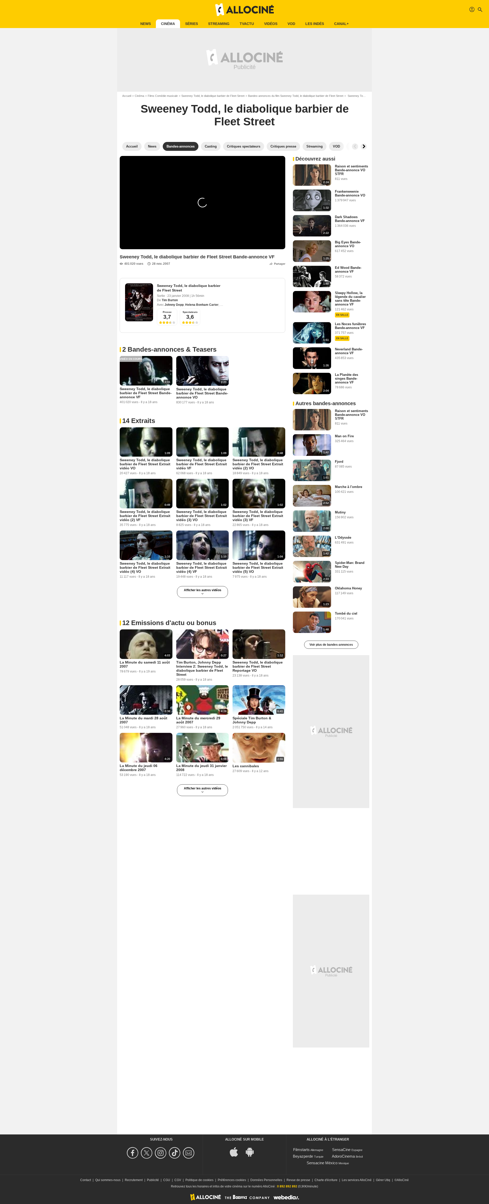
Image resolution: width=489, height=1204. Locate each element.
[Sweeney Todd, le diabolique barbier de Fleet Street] (139, 302)
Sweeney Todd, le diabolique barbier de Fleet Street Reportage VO (258, 666)
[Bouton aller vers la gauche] (355, 146)
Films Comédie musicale (163, 95)
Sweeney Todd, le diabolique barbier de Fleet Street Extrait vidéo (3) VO (201, 516)
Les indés (314, 24)
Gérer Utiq (383, 1180)
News (145, 24)
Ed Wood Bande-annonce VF (348, 269)
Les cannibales (246, 766)
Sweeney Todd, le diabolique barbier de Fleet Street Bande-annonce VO (202, 393)
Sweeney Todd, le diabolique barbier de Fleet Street (212, 95)
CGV (177, 1180)
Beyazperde (303, 1156)
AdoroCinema (343, 1156)
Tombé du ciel (346, 613)
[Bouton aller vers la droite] (364, 146)
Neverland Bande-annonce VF (349, 351)
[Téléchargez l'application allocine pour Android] (252, 1151)
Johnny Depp (174, 305)
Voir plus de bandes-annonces (331, 644)
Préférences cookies (232, 1180)
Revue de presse (298, 1180)
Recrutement (134, 1180)
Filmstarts (301, 1149)
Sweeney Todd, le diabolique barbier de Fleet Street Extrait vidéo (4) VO (145, 567)
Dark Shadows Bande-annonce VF (350, 219)
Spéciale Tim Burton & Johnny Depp (252, 720)
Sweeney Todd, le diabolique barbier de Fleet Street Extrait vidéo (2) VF (145, 516)
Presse (167, 312)
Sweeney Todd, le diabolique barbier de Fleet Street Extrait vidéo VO (145, 464)
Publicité (153, 1180)
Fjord (339, 462)
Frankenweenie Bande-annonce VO (350, 193)
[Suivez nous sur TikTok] (175, 1153)
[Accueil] (244, 9)
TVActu (247, 24)
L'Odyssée (343, 537)
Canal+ (341, 24)
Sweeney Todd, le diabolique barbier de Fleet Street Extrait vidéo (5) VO (258, 567)
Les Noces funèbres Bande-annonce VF (350, 326)
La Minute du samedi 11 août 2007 (145, 664)
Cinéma (168, 24)
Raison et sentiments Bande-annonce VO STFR (351, 170)
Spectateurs (190, 312)
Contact (85, 1180)
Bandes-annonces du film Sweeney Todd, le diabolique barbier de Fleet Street (295, 95)
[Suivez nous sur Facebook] (133, 1153)
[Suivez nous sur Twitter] (147, 1153)
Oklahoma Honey (348, 588)
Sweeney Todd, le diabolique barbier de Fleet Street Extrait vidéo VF (201, 464)
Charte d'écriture (326, 1180)
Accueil (126, 95)
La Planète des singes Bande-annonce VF (346, 378)
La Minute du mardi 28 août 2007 (143, 720)
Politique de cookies (199, 1180)
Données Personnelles (266, 1180)
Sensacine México (322, 1163)
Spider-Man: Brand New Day (349, 564)
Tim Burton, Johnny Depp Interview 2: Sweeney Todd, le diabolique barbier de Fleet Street (202, 668)
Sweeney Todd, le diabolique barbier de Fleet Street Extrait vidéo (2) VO (258, 464)
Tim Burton (170, 300)
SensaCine (341, 1149)
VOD (291, 24)
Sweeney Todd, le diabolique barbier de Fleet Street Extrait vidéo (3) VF (258, 516)
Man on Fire (344, 436)
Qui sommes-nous (107, 1180)
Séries (191, 24)
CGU (166, 1180)
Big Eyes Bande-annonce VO (348, 244)
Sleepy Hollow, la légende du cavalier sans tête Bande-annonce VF (350, 298)
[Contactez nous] (189, 1153)
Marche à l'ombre (348, 487)
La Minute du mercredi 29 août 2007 (198, 720)
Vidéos (270, 24)
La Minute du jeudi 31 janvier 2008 (201, 768)
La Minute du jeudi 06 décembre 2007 (138, 768)
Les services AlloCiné (357, 1180)
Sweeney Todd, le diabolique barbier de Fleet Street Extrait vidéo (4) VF (201, 567)
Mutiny (340, 512)
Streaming (218, 24)
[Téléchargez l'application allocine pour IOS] (236, 1151)
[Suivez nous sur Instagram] (161, 1153)
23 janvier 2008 (178, 296)
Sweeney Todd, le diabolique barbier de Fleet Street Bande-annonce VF (146, 393)
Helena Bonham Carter (202, 305)
